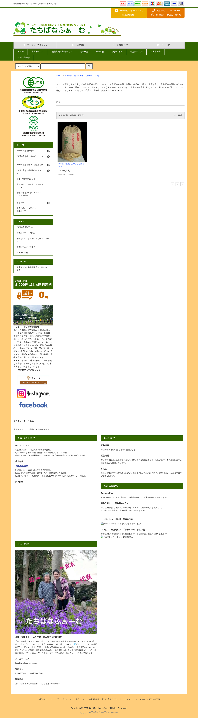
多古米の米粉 (22, 253)
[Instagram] (33, 393)
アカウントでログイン (37, 45)
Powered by (84, 713)
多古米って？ (38, 51)
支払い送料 (117, 51)
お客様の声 (155, 51)
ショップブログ (140, 699)
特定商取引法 (136, 51)
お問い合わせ (24, 57)
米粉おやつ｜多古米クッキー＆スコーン (33, 240)
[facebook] (33, 405)
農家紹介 (100, 51)
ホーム (59, 76)
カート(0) (165, 45)
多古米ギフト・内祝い (26, 233)
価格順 (73, 115)
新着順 (80, 115)
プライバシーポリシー (122, 699)
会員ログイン (123, 45)
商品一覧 (84, 51)
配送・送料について (65, 699)
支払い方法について (46, 699)
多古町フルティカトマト (27, 247)
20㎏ (97, 76)
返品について (81, 699)
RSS (150, 699)
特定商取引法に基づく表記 (100, 699)
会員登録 (80, 45)
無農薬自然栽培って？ (62, 51)
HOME (21, 51)
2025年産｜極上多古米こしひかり (78, 76)
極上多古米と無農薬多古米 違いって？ (32, 268)
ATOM (157, 699)
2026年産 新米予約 (25, 227)
